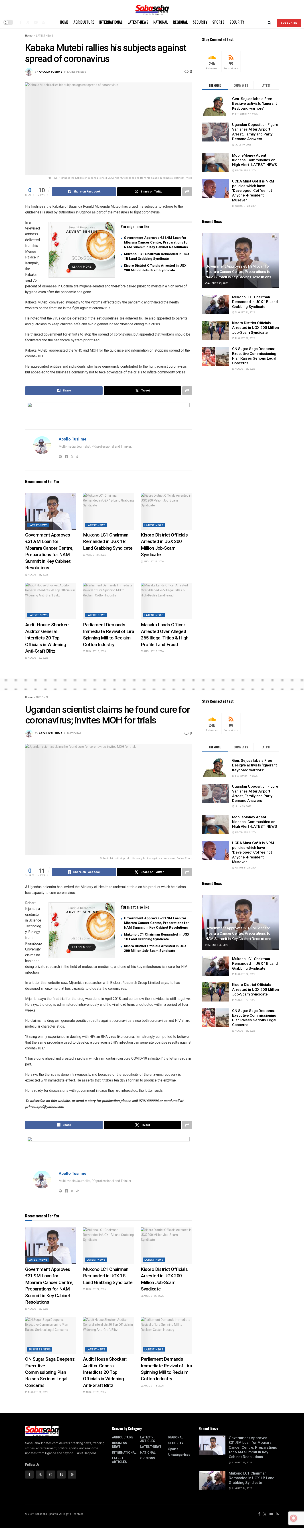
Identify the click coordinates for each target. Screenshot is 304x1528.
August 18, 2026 (95, 651)
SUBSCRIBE (289, 22)
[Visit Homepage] (152, 8)
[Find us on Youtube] (36, 22)
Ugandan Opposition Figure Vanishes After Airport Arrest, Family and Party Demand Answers (255, 132)
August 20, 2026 (37, 657)
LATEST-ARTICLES (147, 1439)
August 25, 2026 (37, 574)
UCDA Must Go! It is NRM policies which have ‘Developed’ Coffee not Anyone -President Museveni (253, 190)
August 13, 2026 (153, 651)
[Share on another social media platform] (187, 191)
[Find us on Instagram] (51, 1475)
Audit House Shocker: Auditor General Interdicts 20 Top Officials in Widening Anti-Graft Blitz (47, 638)
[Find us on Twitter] (28, 22)
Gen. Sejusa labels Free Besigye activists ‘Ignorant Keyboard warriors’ (254, 103)
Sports (218, 22)
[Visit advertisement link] (82, 250)
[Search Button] (269, 22)
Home (64, 22)
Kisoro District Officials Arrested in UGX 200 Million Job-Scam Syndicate (255, 328)
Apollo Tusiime (50, 71)
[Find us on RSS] (43, 22)
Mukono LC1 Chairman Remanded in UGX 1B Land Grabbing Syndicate (107, 541)
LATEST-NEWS (138, 22)
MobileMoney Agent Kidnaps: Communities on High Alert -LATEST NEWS (254, 160)
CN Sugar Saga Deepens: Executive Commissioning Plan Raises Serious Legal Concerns (254, 356)
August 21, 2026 (244, 369)
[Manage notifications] (293, 1518)
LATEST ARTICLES (119, 1460)
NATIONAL (160, 22)
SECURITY (200, 22)
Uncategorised (179, 1454)
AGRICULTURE (83, 22)
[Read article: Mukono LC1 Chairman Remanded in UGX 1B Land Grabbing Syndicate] (108, 511)
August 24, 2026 (95, 554)
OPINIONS (147, 1458)
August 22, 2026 (153, 561)
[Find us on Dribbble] (72, 1475)
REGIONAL (180, 22)
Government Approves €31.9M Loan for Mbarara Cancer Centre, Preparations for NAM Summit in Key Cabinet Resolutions (156, 242)
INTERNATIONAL (111, 22)
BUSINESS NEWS (40, 1349)
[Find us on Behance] (61, 1475)
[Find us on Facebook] (21, 22)
